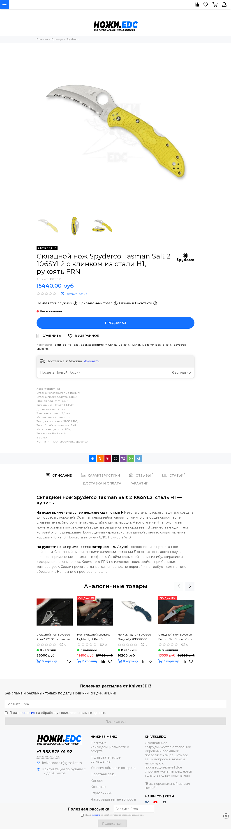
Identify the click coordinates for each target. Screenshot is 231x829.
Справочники (101, 793)
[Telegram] (138, 458)
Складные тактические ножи (152, 344)
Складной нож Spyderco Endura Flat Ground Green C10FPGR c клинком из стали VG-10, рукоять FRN (176, 637)
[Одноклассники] (100, 458)
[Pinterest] (107, 458)
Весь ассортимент (94, 344)
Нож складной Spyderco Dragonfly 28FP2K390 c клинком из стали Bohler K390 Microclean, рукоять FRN (135, 637)
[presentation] (178, 586)
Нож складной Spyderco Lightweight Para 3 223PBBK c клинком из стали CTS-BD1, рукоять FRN (93, 637)
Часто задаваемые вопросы (113, 799)
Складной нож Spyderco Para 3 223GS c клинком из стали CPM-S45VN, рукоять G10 (53, 637)
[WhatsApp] (130, 458)
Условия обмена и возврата (113, 768)
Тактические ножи (66, 344)
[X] (115, 458)
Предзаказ (115, 323)
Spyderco (180, 344)
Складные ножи (119, 344)
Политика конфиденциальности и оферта (110, 747)
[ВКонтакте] (92, 458)
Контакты (98, 787)
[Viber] (123, 458)
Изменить (91, 361)
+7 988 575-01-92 (54, 751)
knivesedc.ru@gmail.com (62, 763)
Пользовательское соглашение (106, 759)
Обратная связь (103, 774)
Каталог (97, 780)
